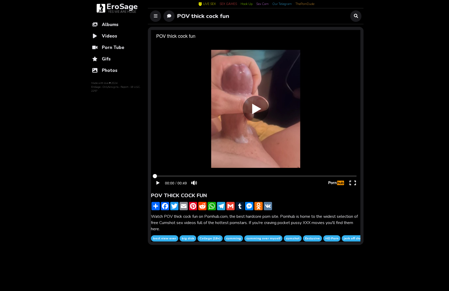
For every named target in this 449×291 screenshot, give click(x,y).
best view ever (164, 238)
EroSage (96, 87)
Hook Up (247, 4)
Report (124, 87)
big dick (188, 238)
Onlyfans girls (110, 87)
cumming (233, 238)
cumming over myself (263, 238)
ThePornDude (304, 4)
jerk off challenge (357, 238)
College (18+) (210, 238)
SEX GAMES (228, 4)
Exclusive (312, 238)
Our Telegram (282, 4)
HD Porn (331, 238)
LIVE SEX (209, 4)
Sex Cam (262, 4)
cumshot (293, 238)
